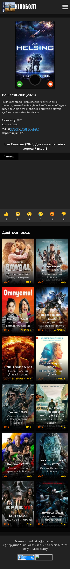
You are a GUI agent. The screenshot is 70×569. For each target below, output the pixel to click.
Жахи (35, 128)
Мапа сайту (40, 549)
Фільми (14, 128)
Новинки (25, 128)
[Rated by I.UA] (43, 559)
